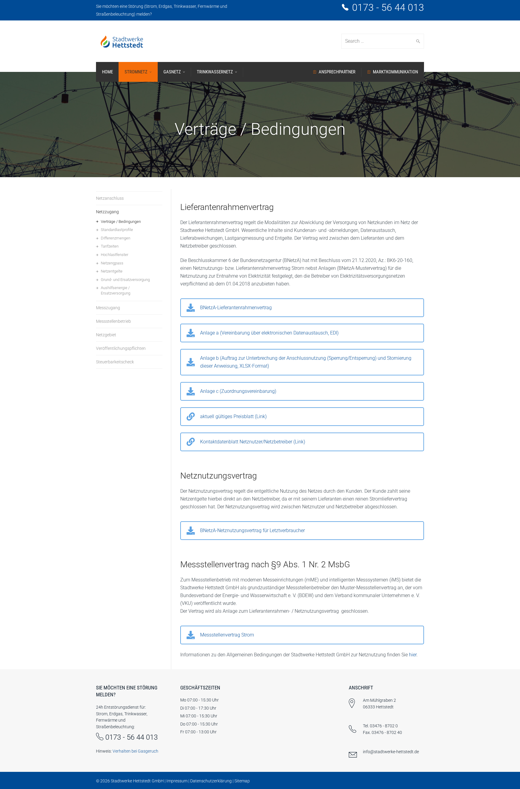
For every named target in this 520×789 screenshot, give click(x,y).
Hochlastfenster (114, 254)
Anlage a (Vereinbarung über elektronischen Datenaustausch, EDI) (269, 333)
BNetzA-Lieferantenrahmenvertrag (236, 307)
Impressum (176, 780)
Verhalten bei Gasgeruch (135, 751)
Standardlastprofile (117, 229)
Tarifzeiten (110, 246)
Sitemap (242, 780)
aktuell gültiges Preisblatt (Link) (233, 416)
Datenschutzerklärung (211, 780)
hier (412, 655)
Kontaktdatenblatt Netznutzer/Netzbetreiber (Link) (252, 442)
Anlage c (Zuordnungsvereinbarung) (238, 391)
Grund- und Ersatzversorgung (125, 279)
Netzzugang (107, 211)
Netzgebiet (106, 334)
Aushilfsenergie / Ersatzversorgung (115, 290)
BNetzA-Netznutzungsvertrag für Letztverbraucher (252, 530)
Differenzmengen (115, 238)
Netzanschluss (110, 198)
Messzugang (108, 307)
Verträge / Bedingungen (121, 221)
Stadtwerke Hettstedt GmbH (137, 780)
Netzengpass (112, 263)
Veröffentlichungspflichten (121, 348)
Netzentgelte (111, 271)
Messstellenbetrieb (113, 321)
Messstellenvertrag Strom (227, 635)
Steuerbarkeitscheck (115, 361)
